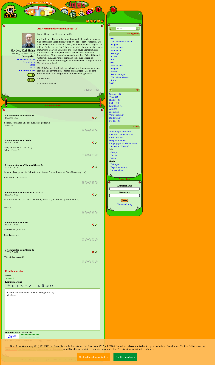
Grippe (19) (115, 94)
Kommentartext (13, 282)
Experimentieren (118, 167)
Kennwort (124, 192)
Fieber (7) (114, 103)
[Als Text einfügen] (43, 286)
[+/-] (110, 90)
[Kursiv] (17, 286)
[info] (98, 10)
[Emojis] (47, 286)
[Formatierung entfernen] (39, 286)
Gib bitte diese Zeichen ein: (19, 332)
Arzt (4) (113, 109)
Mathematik (117, 50)
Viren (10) (114, 97)
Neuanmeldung (124, 204)
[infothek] (64, 12)
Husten (113, 155)
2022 (111, 38)
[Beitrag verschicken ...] (31, 75)
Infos (32, 64)
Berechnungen (118, 74)
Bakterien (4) (115, 118)
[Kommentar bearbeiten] (96, 118)
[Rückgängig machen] (9, 286)
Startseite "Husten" (119, 146)
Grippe (113, 152)
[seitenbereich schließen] (139, 13)
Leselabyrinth (116, 137)
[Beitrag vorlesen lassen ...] (31, 80)
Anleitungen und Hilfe (120, 131)
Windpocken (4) (117, 115)
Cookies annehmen (125, 357)
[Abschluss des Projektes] (87, 22)
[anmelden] (125, 200)
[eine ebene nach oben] (102, 22)
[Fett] (13, 286)
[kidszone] (77, 5)
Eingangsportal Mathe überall (123, 143)
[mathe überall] (40, 3)
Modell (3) (114, 121)
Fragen (114, 44)
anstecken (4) (115, 112)
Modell (114, 71)
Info (113, 59)
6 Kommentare (27, 70)
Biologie (115, 53)
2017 (32, 67)
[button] (24, 286)
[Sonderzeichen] (51, 286)
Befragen (114, 164)
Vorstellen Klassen (26, 59)
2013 (111, 83)
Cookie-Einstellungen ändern (93, 357)
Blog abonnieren (117, 140)
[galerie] (81, 14)
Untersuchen (116, 170)
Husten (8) (114, 100)
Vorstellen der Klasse (121, 41)
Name (8, 275)
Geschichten (29, 62)
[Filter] (110, 29)
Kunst (114, 56)
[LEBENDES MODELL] (94, 22)
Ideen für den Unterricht (121, 134)
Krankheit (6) (115, 106)
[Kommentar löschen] (93, 118)
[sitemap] (89, 12)
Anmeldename (124, 185)
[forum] (72, 14)
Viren (112, 158)
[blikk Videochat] (10, 11)
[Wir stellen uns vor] (91, 22)
